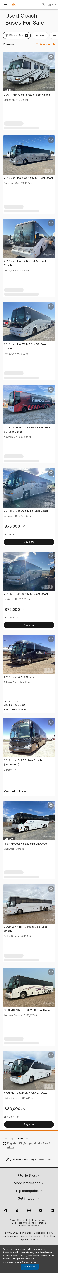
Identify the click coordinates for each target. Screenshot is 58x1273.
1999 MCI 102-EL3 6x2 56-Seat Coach (27, 1010)
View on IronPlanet (15, 710)
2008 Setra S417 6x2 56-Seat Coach (26, 1093)
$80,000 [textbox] (12, 1108)
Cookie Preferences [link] (29, 1226)
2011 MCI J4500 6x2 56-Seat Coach (26, 510)
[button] (17, 35)
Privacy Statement (18, 1220)
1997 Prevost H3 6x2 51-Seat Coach (26, 843)
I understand (29, 1266)
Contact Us (44, 1159)
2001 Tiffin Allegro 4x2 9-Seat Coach (27, 94)
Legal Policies (39, 1220)
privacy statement (15, 1262)
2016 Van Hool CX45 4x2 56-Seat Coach (29, 177)
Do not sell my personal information (29, 1223)
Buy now (29, 541)
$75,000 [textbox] (12, 526)
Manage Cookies (19, 1259)
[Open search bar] (43, 4)
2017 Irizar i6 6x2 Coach (19, 677)
